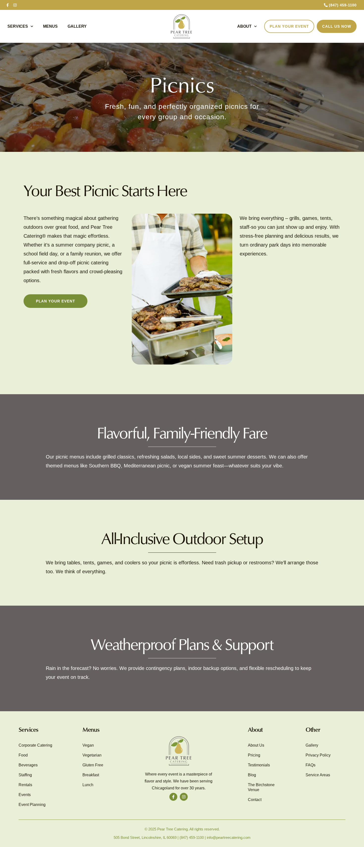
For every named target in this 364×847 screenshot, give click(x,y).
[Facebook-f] (7, 5)
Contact (254, 800)
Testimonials (259, 765)
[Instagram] (15, 5)
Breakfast (90, 775)
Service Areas (318, 775)
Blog (252, 775)
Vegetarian (92, 755)
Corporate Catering (35, 745)
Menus (50, 26)
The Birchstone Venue (261, 787)
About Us (256, 745)
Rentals (25, 785)
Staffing (25, 775)
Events (25, 795)
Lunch (87, 785)
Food (23, 755)
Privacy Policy (318, 755)
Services (17, 26)
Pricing (254, 755)
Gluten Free (92, 765)
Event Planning (32, 804)
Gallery (77, 26)
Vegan (88, 745)
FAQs (310, 765)
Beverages (28, 765)
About (244, 26)
